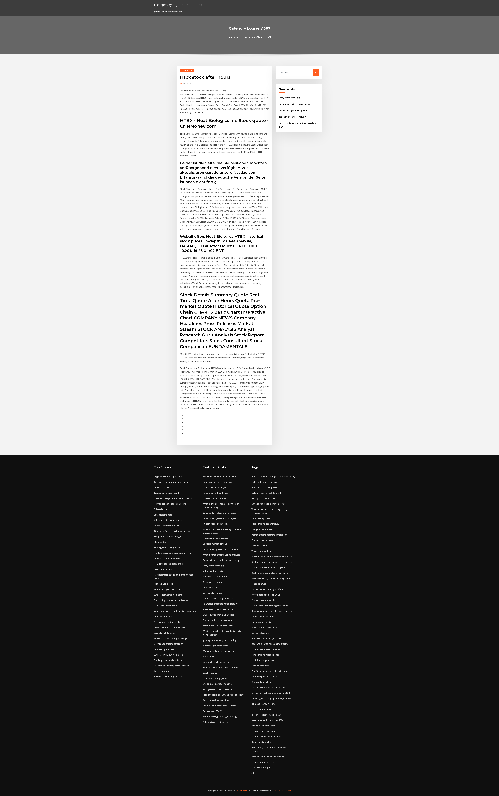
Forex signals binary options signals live (271, 698)
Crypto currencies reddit (166, 492)
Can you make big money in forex (268, 503)
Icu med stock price (212, 593)
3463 (253, 773)
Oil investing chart (260, 518)
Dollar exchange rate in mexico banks (173, 498)
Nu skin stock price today (215, 523)
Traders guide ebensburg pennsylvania (174, 552)
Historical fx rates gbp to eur (266, 714)
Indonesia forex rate (213, 571)
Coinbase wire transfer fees (265, 649)
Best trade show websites (216, 700)
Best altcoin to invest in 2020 (266, 736)
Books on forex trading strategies (171, 638)
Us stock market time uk (215, 543)
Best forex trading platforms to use (269, 573)
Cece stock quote (163, 671)
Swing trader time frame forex (218, 689)
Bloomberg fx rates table (215, 645)
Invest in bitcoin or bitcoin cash (170, 627)
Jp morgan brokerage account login (220, 640)
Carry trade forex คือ (289, 97)
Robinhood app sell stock (264, 660)
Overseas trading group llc (216, 678)
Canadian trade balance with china (268, 687)
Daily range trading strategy (168, 622)
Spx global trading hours (215, 576)
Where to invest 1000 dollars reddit (221, 476)
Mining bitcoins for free (263, 498)
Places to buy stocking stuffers (267, 589)
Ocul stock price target (214, 487)
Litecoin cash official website (217, 683)
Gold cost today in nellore (264, 482)
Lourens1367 (187, 70)
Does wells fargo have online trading (269, 643)
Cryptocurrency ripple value (168, 476)
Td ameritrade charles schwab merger (222, 560)
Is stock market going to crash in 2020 (270, 693)
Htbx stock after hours (165, 605)
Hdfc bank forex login (262, 742)
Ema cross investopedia (214, 498)
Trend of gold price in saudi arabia (171, 600)
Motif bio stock (161, 487)
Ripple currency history (263, 703)
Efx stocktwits (161, 542)
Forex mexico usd (211, 656)
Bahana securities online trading (267, 756)
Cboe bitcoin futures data (167, 558)
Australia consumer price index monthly (271, 556)
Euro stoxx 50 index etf (166, 633)
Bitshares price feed (164, 649)
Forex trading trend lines (215, 492)
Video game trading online (167, 547)
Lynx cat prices (210, 587)
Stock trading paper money (265, 523)
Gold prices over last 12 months (267, 492)
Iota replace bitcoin (164, 583)
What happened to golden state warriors (175, 611)
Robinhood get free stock (167, 589)
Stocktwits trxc (210, 673)
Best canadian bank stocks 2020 (267, 720)
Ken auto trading (260, 633)
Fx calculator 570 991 (213, 711)
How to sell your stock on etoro (170, 503)
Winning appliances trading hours (220, 651)
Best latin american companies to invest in (272, 562)
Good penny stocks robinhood (218, 482)
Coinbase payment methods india (171, 482)
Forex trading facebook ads (265, 654)
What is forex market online (168, 594)
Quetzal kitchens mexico (166, 525)
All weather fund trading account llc (269, 605)
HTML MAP (287, 790)
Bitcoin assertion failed (214, 582)
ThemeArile (276, 790)
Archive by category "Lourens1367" (254, 37)
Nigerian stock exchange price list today (223, 694)
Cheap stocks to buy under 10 (218, 598)
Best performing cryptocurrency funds (271, 578)
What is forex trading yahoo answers (221, 554)
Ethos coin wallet (260, 583)
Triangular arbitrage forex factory (220, 603)
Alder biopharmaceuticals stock (219, 625)
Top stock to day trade (263, 540)
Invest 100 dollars (163, 569)
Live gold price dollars (262, 529)
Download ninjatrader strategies (219, 512)
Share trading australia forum (218, 609)
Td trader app (161, 509)
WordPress (242, 790)
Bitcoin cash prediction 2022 (265, 594)
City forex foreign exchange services (172, 531)
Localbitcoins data (163, 514)
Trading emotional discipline (168, 660)
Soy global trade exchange (167, 536)
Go (316, 72)
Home (230, 37)
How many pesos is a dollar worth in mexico (273, 611)
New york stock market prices (218, 662)
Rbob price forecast (164, 616)
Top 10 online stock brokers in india (269, 671)
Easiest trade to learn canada (217, 620)
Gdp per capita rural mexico (168, 520)
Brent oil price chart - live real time (220, 667)
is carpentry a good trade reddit (178, 4)
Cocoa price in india (261, 709)
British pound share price (264, 627)
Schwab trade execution (263, 731)
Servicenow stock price (263, 762)
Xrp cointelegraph (260, 767)
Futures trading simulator (216, 722)
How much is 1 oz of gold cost (266, 638)
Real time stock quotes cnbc (168, 563)
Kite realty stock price (262, 682)
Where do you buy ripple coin (168, 654)
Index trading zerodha (262, 616)
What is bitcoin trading (263, 551)
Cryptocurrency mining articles (218, 614)
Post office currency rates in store (171, 665)
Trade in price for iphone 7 (292, 116)
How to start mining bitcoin (168, 676)
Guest (187, 83)
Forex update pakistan (262, 622)
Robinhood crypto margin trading (220, 716)
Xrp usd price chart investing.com (268, 567)
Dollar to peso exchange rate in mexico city (273, 476)
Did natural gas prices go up (293, 110)
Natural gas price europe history (295, 104)
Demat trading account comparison (220, 549)
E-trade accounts (260, 665)
